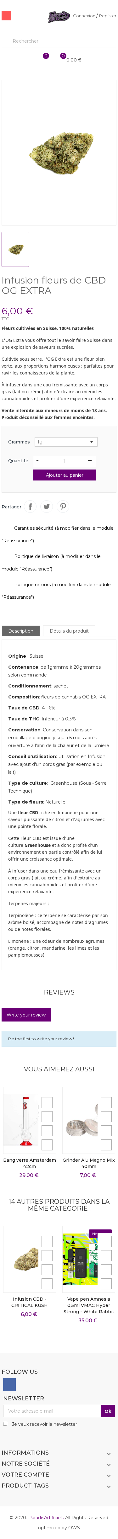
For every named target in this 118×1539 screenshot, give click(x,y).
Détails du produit (69, 631)
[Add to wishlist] (47, 1130)
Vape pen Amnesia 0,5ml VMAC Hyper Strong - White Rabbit (89, 1305)
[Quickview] (47, 1102)
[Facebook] (9, 1384)
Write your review (26, 1015)
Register (107, 15)
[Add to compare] (47, 1144)
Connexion (84, 15)
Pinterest (63, 506)
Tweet (46, 506)
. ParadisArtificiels (45, 1517)
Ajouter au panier (64, 475)
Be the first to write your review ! (41, 1038)
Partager (30, 506)
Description (20, 631)
